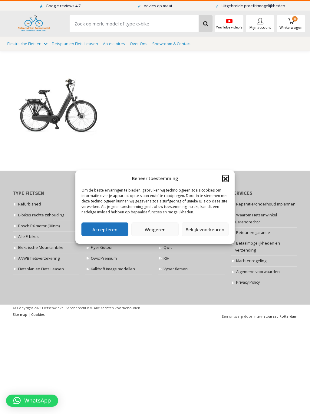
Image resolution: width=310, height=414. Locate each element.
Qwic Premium (104, 258)
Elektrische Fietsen (24, 43)
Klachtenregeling (251, 260)
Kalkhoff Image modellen (113, 269)
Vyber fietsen (175, 269)
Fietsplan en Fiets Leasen (75, 43)
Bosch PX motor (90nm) (39, 226)
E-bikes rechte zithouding (41, 215)
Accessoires (114, 43)
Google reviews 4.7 (60, 6)
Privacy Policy (248, 282)
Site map (20, 314)
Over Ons (138, 43)
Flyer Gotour (102, 247)
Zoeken (206, 23)
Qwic (167, 247)
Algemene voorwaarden (258, 271)
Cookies (38, 314)
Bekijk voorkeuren (205, 229)
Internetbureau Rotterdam (275, 316)
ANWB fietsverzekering (39, 258)
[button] (226, 178)
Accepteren (104, 229)
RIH (166, 258)
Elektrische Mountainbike (41, 247)
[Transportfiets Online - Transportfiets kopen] (33, 23)
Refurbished (29, 204)
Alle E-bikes (28, 236)
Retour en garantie (253, 232)
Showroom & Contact (171, 43)
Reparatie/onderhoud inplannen (265, 204)
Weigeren (155, 229)
